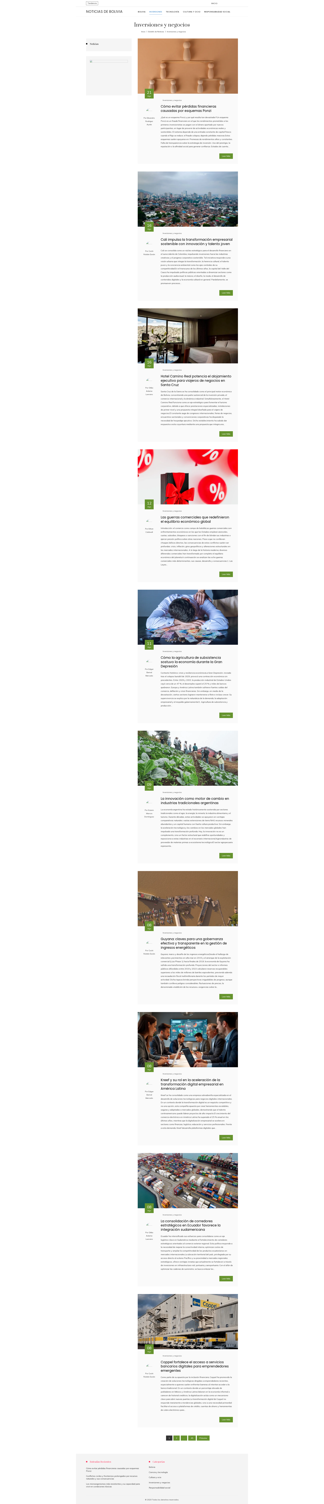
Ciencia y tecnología (158, 1472)
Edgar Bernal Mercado (150, 672)
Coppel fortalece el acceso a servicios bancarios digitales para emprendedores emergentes (195, 1366)
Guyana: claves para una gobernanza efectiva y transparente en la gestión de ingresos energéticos (194, 943)
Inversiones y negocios (172, 100)
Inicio (214, 3)
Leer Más (226, 156)
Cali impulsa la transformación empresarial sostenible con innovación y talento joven (196, 241)
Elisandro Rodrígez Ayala (150, 121)
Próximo (203, 1438)
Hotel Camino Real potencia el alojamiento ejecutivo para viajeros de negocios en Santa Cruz (196, 380)
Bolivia (152, 1467)
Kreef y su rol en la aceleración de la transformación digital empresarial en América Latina (192, 1084)
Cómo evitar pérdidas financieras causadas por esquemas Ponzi (188, 108)
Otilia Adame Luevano (149, 391)
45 (192, 1438)
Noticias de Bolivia (104, 11)
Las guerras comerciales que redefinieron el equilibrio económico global (195, 519)
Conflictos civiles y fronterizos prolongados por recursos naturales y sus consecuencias (111, 1477)
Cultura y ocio (155, 1477)
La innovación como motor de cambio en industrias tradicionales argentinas (195, 800)
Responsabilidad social (159, 1487)
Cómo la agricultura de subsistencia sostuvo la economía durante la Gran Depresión (191, 662)
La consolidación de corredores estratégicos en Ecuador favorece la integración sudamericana (190, 1225)
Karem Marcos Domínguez (149, 813)
